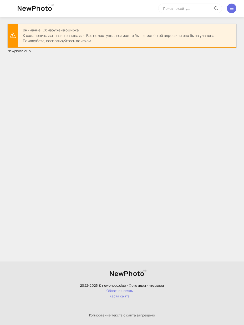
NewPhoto (34, 8)
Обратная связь (120, 290)
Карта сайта (120, 296)
